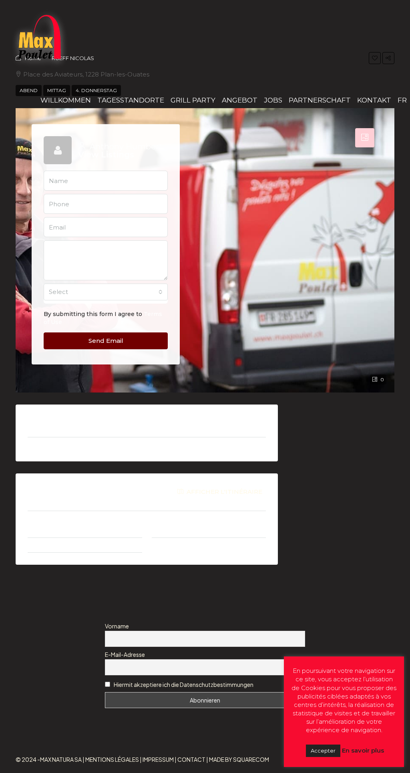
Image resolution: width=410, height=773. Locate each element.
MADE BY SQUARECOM (239, 759)
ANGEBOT (239, 100)
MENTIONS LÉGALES (112, 759)
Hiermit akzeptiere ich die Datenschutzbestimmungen (183, 684)
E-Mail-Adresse (125, 654)
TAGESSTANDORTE (130, 100)
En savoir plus (363, 750)
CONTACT (191, 759)
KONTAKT (374, 100)
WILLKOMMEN (65, 100)
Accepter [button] (323, 750)
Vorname (117, 626)
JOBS (273, 100)
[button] (375, 58)
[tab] (364, 137)
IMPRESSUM (158, 759)
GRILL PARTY (193, 100)
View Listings (106, 154)
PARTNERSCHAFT (320, 100)
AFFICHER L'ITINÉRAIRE (223, 491)
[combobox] (106, 292)
